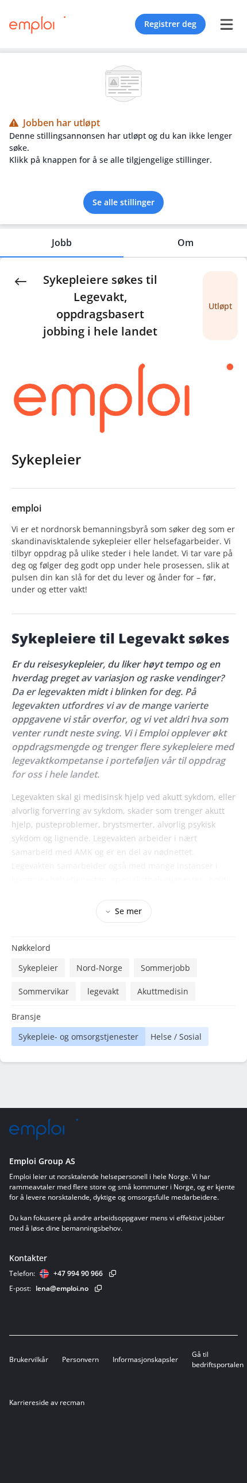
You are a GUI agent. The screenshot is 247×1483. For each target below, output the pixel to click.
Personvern (80, 1359)
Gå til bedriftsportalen (218, 1359)
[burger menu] (226, 24)
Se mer (128, 911)
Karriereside (29, 1402)
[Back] (20, 280)
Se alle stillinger (123, 202)
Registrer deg (170, 23)
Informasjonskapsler (145, 1359)
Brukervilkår (28, 1359)
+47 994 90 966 (78, 1273)
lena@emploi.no (62, 1288)
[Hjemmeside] (43, 1129)
